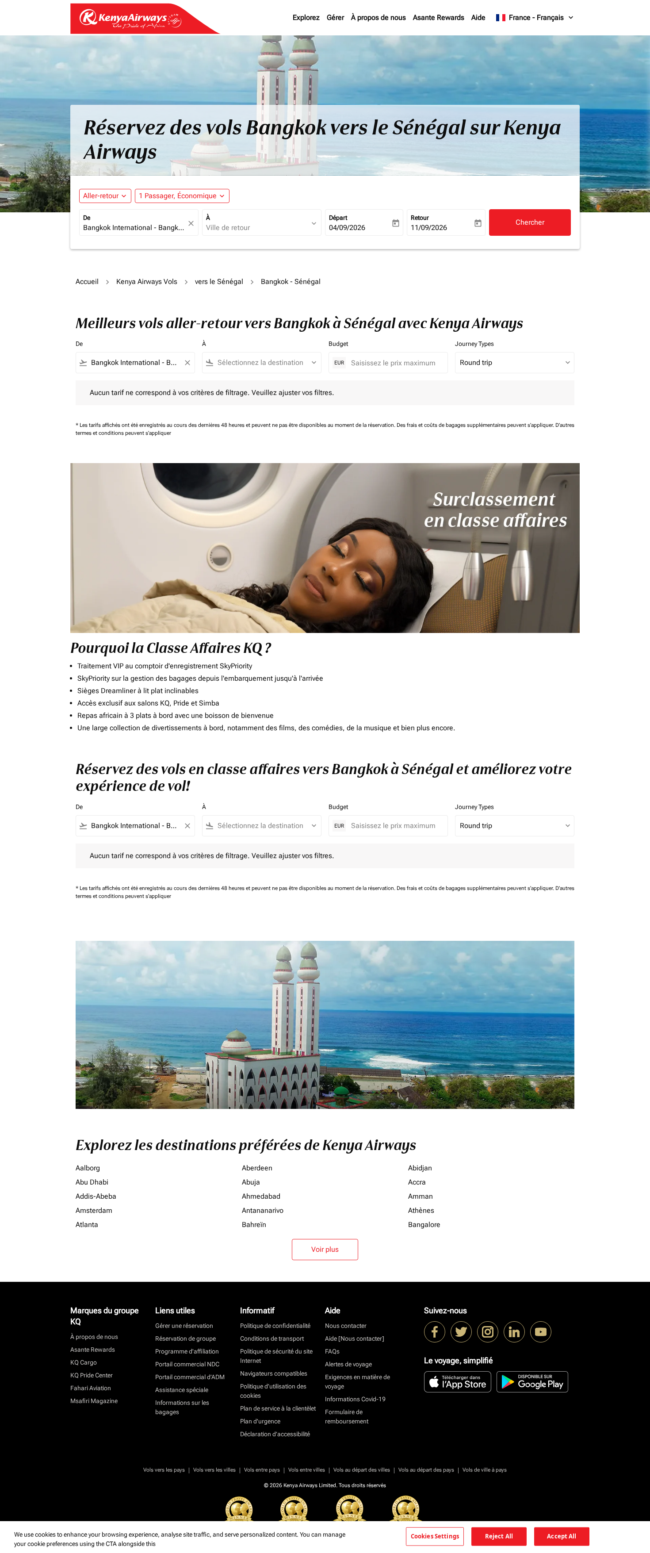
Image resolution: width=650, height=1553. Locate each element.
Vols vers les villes (214, 1470)
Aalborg (88, 1168)
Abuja (251, 1182)
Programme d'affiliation (187, 1351)
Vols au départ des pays (426, 1470)
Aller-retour (101, 196)
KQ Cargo (83, 1362)
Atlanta (87, 1224)
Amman (420, 1196)
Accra (417, 1182)
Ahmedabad (261, 1196)
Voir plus (325, 1249)
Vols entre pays (262, 1470)
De (86, 217)
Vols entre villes (306, 1470)
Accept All (561, 1536)
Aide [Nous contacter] (354, 1338)
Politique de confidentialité (275, 1325)
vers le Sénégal (219, 281)
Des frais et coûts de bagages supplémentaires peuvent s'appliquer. (476, 425)
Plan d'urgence (260, 1421)
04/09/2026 (347, 227)
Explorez (306, 17)
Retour (420, 217)
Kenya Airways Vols (146, 281)
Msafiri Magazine (94, 1400)
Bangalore (424, 1224)
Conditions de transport (272, 1338)
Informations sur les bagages (182, 1407)
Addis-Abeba (96, 1196)
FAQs (332, 1351)
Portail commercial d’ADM (190, 1376)
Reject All (499, 1536)
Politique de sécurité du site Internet (276, 1356)
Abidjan (420, 1168)
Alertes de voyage (348, 1364)
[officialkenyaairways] (487, 1331)
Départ (338, 217)
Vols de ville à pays (485, 1470)
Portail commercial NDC (187, 1364)
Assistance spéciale (181, 1389)
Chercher (530, 222)
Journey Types (474, 343)
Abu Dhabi (92, 1182)
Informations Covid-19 (355, 1399)
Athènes (421, 1210)
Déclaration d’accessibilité (275, 1434)
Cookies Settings (435, 1536)
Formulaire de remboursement (346, 1416)
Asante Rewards (438, 17)
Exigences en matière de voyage (357, 1381)
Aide (478, 17)
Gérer (335, 17)
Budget (338, 343)
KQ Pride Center (91, 1375)
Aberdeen (257, 1168)
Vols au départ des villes (361, 1470)
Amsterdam (94, 1210)
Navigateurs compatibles (273, 1373)
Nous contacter (346, 1325)
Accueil (87, 281)
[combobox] (134, 227)
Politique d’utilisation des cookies (273, 1391)
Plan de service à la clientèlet (278, 1408)
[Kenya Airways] (434, 1331)
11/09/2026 (429, 227)
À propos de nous (378, 17)
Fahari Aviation (90, 1388)
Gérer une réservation (184, 1325)
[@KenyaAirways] (461, 1331)
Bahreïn (254, 1224)
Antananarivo (262, 1210)
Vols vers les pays (164, 1470)
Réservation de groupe (185, 1338)
